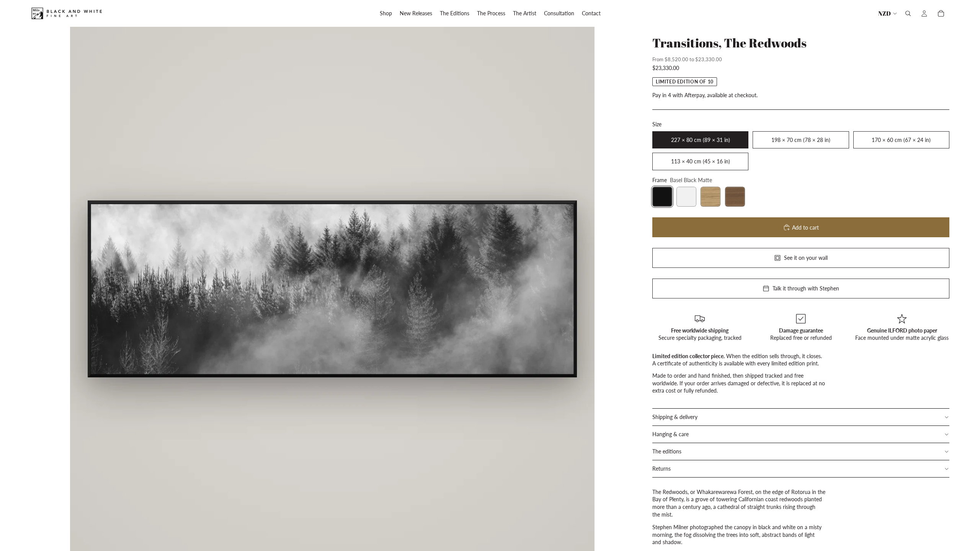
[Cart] (941, 13)
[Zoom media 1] (332, 289)
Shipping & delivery (674, 417)
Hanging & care (670, 434)
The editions (666, 451)
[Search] (908, 13)
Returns (661, 468)
